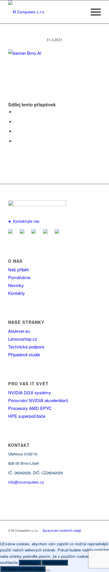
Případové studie (24, 354)
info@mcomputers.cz (26, 482)
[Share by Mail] (16, 141)
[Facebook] (23, 232)
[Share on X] (16, 121)
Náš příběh (18, 269)
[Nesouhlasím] (48, 570)
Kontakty (16, 293)
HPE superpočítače (26, 416)
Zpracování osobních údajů (61, 530)
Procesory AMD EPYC (30, 408)
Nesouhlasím (55, 562)
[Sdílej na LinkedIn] (16, 131)
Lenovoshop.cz (22, 339)
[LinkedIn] (34, 232)
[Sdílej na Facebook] (16, 111)
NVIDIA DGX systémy (29, 392)
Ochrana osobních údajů (22, 569)
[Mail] (11, 232)
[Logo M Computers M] (45, 11)
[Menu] (93, 11)
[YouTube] (46, 232)
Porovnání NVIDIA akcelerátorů (38, 400)
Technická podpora (26, 347)
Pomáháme (19, 277)
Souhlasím (30, 562)
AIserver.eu (19, 331)
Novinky (16, 285)
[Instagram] (58, 232)
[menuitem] (93, 11)
